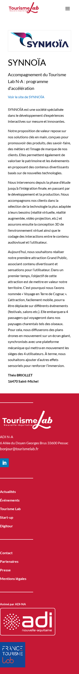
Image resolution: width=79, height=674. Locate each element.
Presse (5, 570)
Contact (6, 553)
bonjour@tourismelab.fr (19, 448)
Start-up (6, 517)
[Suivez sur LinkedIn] (4, 462)
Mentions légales (13, 578)
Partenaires (9, 561)
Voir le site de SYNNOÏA (26, 97)
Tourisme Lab (10, 509)
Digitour (6, 526)
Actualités (8, 491)
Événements (10, 500)
